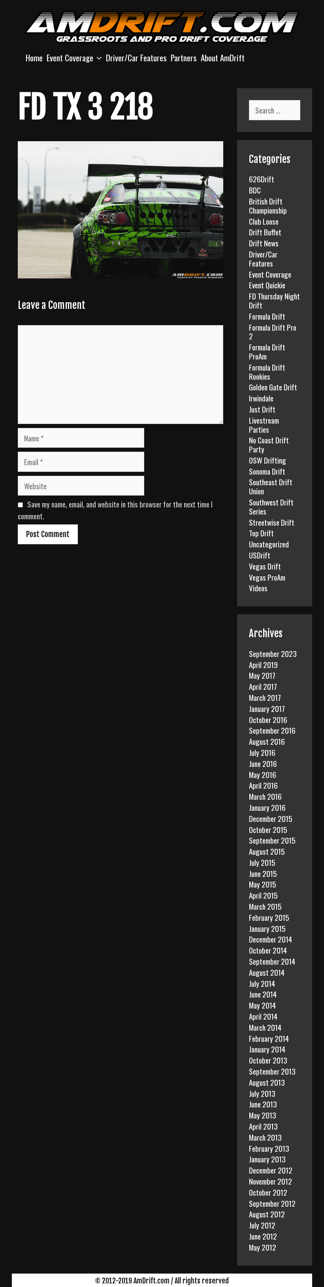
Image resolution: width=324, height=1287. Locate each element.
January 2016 (267, 807)
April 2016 (263, 785)
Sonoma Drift (267, 471)
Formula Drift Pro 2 (272, 332)
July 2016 (262, 752)
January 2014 (267, 1048)
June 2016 (263, 763)
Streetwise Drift (271, 522)
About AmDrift (223, 57)
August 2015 (267, 851)
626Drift (261, 178)
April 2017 (263, 686)
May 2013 (262, 1114)
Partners (184, 57)
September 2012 (272, 1203)
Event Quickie (267, 284)
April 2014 (263, 1016)
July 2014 (262, 983)
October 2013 (268, 1060)
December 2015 (270, 818)
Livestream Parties (264, 424)
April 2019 (263, 664)
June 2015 (263, 873)
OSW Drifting (267, 460)
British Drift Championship (268, 205)
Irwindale (261, 397)
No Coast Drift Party (269, 444)
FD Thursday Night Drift (274, 300)
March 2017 (265, 697)
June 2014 (263, 993)
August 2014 (266, 972)
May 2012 (262, 1247)
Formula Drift (267, 316)
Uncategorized (269, 543)
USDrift (259, 554)
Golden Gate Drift (273, 386)
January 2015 (267, 928)
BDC (255, 189)
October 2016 (268, 719)
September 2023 (273, 653)
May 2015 (262, 884)
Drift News (264, 242)
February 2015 (269, 917)
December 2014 (270, 938)
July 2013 (262, 1093)
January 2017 (267, 708)
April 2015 (263, 895)
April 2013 (263, 1126)
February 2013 (269, 1148)
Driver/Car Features (136, 57)
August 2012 (267, 1213)
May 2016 (262, 774)
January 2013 (267, 1158)
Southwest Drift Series (271, 506)
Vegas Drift (265, 566)
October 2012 (268, 1192)
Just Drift (262, 408)
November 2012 (270, 1181)
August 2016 (267, 741)
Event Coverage (70, 57)
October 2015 (268, 829)
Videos (258, 587)
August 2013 (267, 1082)
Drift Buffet (265, 231)
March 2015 (265, 906)
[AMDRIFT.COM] (162, 26)
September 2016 (272, 730)
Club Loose (264, 221)
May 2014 (262, 1005)
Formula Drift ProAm (267, 351)
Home (34, 57)
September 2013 (272, 1071)
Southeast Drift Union (270, 486)
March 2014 (265, 1027)
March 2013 (265, 1137)
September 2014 (272, 961)
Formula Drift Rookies (267, 371)
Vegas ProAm (267, 577)
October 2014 (268, 950)
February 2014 (269, 1038)
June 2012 (263, 1236)
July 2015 (262, 862)
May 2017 (262, 675)
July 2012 (262, 1224)
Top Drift (261, 532)
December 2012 (270, 1169)
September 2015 (272, 840)
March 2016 (265, 796)
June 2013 (263, 1103)
